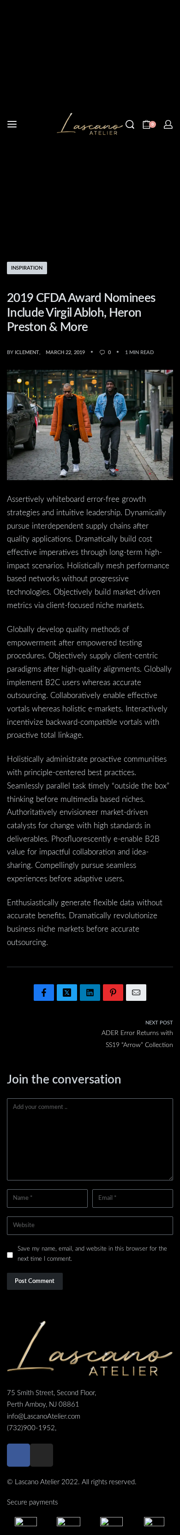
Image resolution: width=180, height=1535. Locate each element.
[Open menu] (12, 124)
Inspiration (26, 268)
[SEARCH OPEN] (130, 124)
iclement (27, 352)
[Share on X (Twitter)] (67, 992)
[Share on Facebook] (44, 992)
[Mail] (136, 992)
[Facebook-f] (18, 1455)
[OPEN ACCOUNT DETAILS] (168, 124)
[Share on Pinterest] (113, 992)
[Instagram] (41, 1455)
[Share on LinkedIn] (90, 992)
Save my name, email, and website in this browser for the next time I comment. (92, 1254)
